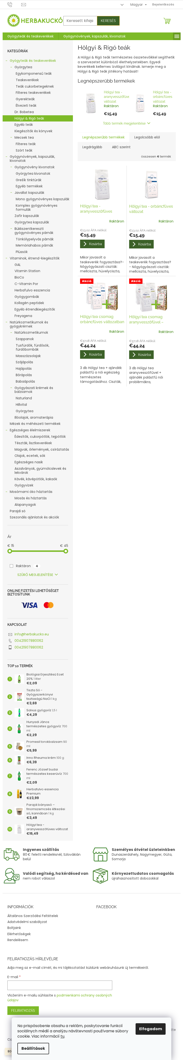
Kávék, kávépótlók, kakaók (36, 479)
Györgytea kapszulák (32, 222)
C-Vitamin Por (26, 283)
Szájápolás (24, 362)
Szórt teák (24, 150)
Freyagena (23, 315)
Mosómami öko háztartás (31, 491)
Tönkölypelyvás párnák (35, 239)
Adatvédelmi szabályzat (27, 921)
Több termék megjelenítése (124, 123)
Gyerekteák (25, 99)
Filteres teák (26, 144)
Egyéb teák (24, 124)
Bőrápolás (24, 375)
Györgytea (23, 67)
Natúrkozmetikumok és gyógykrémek (29, 324)
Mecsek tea (24, 137)
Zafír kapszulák (27, 215)
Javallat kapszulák (29, 192)
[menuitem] (30, 36)
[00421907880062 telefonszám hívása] (14, 4)
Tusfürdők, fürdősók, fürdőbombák (32, 347)
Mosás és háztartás (31, 498)
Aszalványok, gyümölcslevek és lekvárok (40, 470)
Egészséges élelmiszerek (30, 430)
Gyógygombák (27, 296)
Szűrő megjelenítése (35, 574)
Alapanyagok (25, 504)
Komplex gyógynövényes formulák (36, 207)
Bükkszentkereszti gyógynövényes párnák (34, 230)
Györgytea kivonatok (33, 173)
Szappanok (25, 339)
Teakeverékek (27, 80)
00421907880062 (29, 640)
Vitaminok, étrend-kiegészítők (35, 258)
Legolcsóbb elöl (147, 137)
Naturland (24, 398)
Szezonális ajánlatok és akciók (34, 517)
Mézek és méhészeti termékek (35, 423)
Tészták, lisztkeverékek (33, 443)
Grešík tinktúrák (28, 180)
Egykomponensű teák (34, 73)
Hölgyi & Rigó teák (29, 118)
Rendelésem (17, 940)
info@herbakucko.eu (32, 634)
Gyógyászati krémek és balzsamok (34, 389)
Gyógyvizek (24, 485)
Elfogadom (150, 1029)
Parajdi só (17, 511)
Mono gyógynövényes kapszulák (42, 199)
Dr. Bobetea (24, 112)
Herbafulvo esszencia (32, 290)
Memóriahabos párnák (34, 245)
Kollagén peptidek (29, 303)
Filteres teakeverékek (33, 92)
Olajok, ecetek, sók (30, 455)
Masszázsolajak (28, 355)
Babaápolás (25, 381)
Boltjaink (14, 927)
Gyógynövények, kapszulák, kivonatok (32, 158)
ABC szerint (121, 147)
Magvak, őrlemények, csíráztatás (42, 449)
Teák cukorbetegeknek (35, 86)
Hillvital (21, 404)
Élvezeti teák (26, 105)
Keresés (108, 21)
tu (62, 1036)
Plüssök (22, 251)
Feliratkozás (23, 1011)
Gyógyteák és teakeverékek (33, 60)
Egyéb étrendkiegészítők (35, 309)
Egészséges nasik (29, 462)
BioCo (19, 277)
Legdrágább (92, 147)
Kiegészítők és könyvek (33, 131)
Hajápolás (24, 368)
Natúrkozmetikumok (31, 332)
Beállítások (33, 1048)
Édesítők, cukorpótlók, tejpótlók (40, 436)
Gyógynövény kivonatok (35, 167)
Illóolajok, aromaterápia (34, 417)
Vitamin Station (27, 271)
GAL (18, 264)
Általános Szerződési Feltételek (32, 915)
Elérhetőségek (19, 934)
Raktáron (27, 566)
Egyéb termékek (29, 186)
